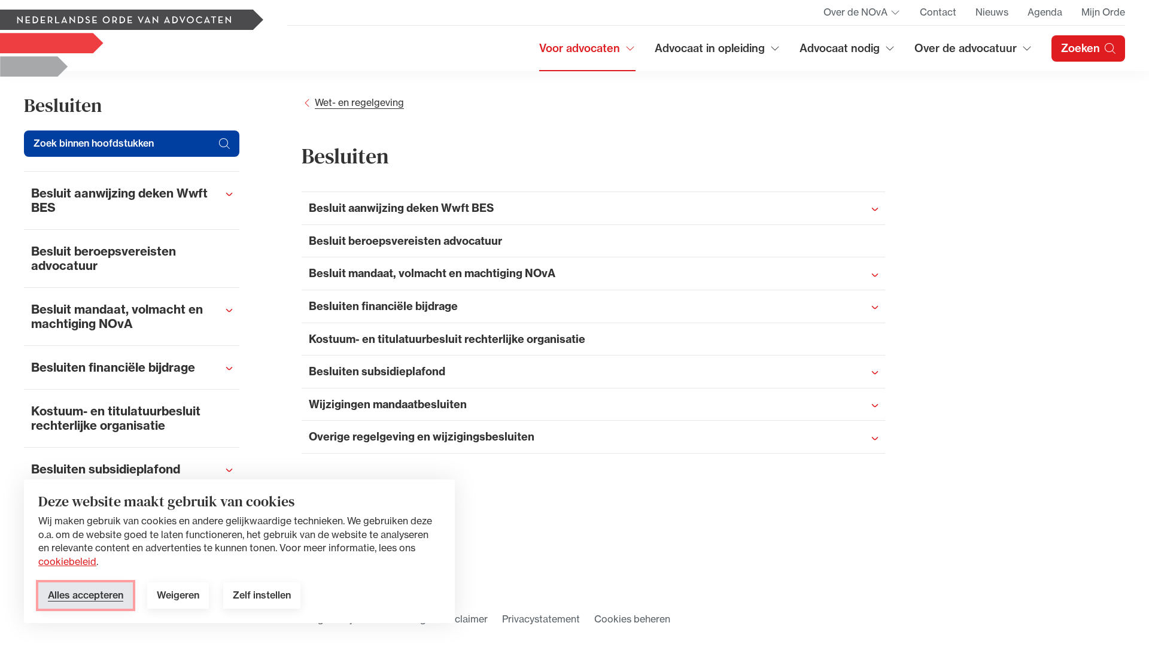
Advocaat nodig (847, 52)
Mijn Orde (1103, 12)
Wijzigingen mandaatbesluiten (388, 404)
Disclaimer (464, 619)
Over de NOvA (862, 15)
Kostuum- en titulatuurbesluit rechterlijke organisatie (447, 339)
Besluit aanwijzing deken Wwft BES (401, 208)
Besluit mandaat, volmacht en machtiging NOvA (432, 273)
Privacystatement (541, 619)
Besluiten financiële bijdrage (383, 306)
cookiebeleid (67, 561)
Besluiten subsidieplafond (377, 371)
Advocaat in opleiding (710, 52)
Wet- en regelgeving (359, 102)
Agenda (1045, 12)
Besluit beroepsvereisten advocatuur (405, 241)
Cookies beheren (632, 619)
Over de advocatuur (965, 52)
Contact (938, 12)
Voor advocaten (587, 52)
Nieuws (991, 12)
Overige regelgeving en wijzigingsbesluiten (421, 437)
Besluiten (63, 105)
